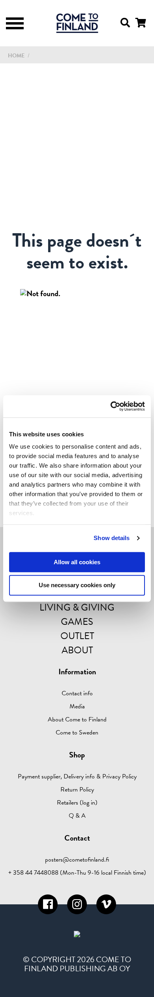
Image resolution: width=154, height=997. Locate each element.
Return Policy (77, 789)
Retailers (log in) (77, 802)
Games (77, 622)
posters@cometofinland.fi (77, 859)
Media (77, 706)
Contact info (77, 693)
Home (16, 55)
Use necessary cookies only (77, 585)
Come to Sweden (77, 732)
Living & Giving (77, 607)
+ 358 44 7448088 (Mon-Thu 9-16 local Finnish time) (77, 872)
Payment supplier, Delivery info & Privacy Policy (77, 776)
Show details (112, 538)
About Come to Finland (77, 719)
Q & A (77, 815)
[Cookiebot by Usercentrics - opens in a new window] (111, 406)
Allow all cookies (77, 562)
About (77, 650)
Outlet (77, 636)
